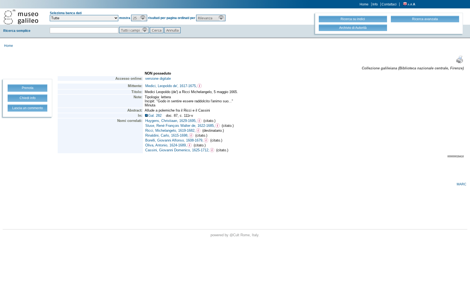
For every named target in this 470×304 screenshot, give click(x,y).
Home (364, 4)
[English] (405, 4)
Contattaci (389, 4)
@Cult (235, 235)
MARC (461, 184)
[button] (139, 18)
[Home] (21, 16)
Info (375, 4)
